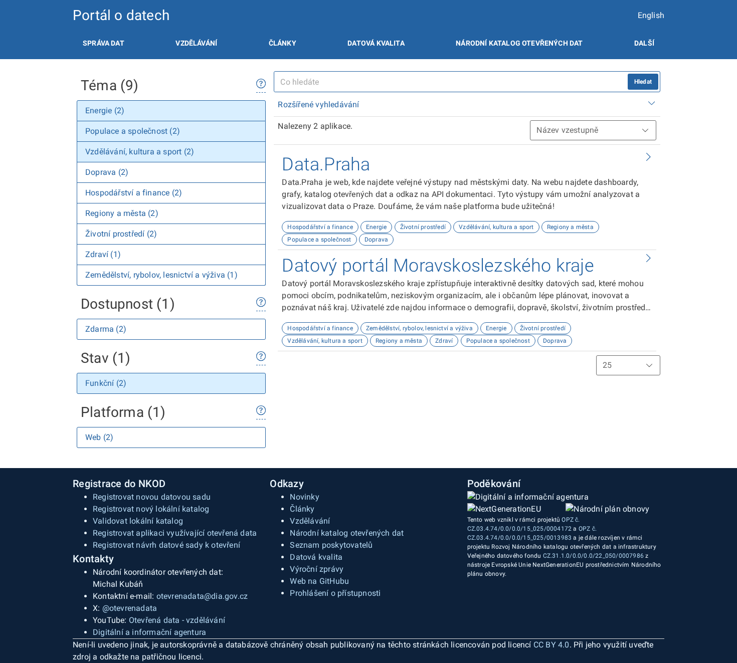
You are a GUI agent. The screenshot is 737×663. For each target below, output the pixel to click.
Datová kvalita (375, 43)
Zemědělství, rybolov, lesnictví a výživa (419, 328)
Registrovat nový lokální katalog (151, 509)
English (651, 15)
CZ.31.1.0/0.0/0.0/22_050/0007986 (593, 555)
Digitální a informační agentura (149, 632)
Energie (376, 227)
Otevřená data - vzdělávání (177, 620)
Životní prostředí (423, 227)
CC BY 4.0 (551, 644)
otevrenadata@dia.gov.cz (202, 596)
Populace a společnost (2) (132, 131)
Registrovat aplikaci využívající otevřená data (175, 533)
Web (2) (99, 437)
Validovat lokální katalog (138, 521)
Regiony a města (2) (121, 213)
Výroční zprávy (316, 569)
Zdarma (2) (105, 329)
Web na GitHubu (319, 581)
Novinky (304, 497)
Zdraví (444, 340)
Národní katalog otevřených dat (347, 533)
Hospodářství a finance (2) (133, 192)
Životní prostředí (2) (121, 234)
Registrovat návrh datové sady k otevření (166, 545)
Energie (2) (104, 110)
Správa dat (103, 43)
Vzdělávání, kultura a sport (496, 227)
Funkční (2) (105, 383)
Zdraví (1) (103, 254)
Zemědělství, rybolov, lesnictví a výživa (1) (161, 275)
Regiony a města (570, 227)
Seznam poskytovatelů (331, 545)
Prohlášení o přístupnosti (335, 593)
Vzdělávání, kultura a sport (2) (139, 151)
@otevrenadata (129, 608)
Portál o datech (121, 15)
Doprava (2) (106, 172)
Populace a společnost (319, 239)
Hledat (643, 81)
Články (282, 43)
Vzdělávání (196, 43)
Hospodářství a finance (319, 227)
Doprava (376, 239)
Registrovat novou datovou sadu (152, 497)
